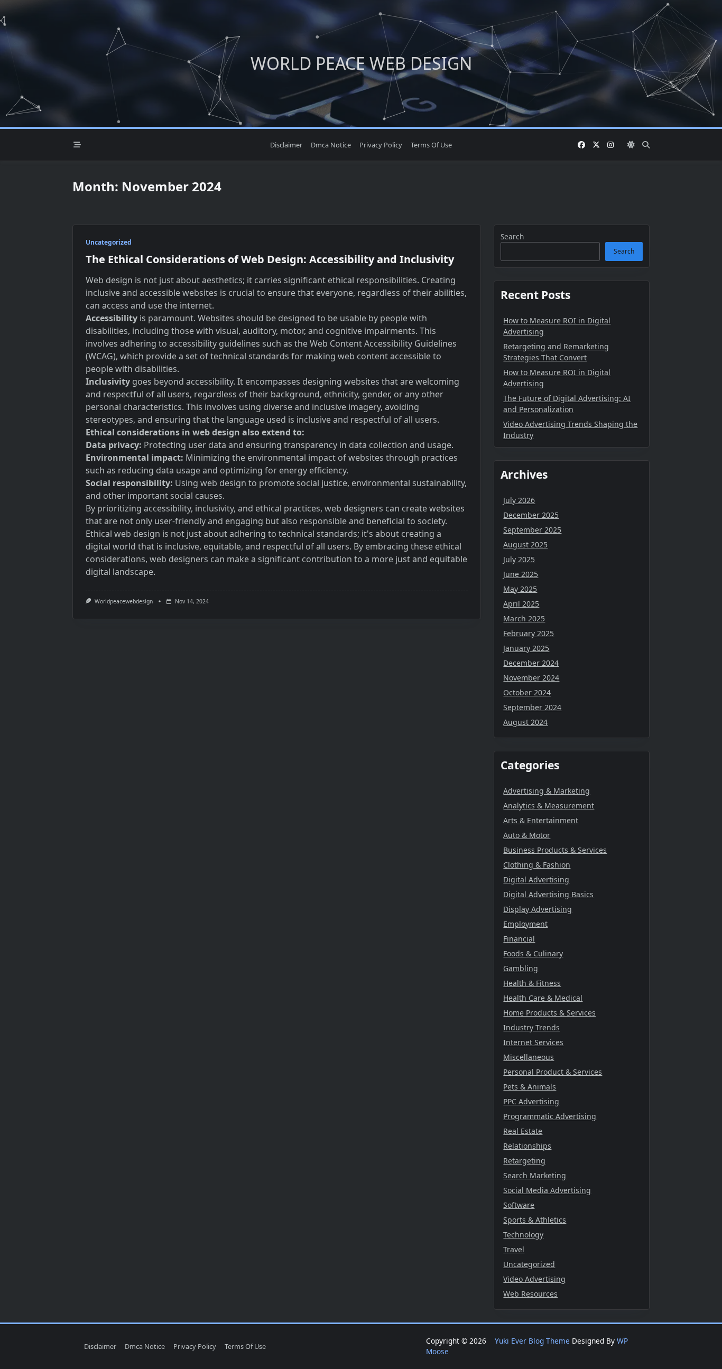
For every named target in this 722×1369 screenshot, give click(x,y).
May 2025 (520, 589)
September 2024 (532, 707)
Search (512, 236)
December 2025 (531, 515)
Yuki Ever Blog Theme (532, 1341)
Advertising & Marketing (546, 791)
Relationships (527, 1146)
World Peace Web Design (361, 63)
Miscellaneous (528, 1057)
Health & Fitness (532, 983)
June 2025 (520, 574)
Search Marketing (534, 1175)
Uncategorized (109, 242)
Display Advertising (537, 909)
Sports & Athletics (534, 1220)
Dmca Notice (331, 145)
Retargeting (524, 1161)
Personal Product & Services (552, 1072)
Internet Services (533, 1042)
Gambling (520, 968)
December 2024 (531, 663)
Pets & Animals (529, 1087)
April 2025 (521, 604)
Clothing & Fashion (536, 865)
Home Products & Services (549, 1013)
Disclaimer (286, 145)
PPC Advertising (531, 1101)
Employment (525, 924)
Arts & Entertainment (540, 820)
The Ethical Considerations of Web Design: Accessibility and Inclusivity (270, 259)
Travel (513, 1249)
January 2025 (526, 648)
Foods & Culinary (533, 953)
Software (518, 1205)
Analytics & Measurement (548, 805)
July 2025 (519, 559)
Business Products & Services (555, 850)
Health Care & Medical (542, 998)
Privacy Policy (380, 145)
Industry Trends (531, 1027)
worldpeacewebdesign (124, 601)
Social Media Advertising (547, 1190)
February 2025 (528, 633)
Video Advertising (534, 1279)
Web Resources (530, 1294)
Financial (519, 939)
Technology (523, 1235)
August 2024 (525, 722)
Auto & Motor (526, 835)
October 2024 (527, 692)
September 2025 (532, 530)
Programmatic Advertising (549, 1116)
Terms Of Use (431, 145)
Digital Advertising (536, 879)
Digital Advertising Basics (548, 894)
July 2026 (519, 500)
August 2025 (525, 544)
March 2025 (524, 618)
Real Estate (522, 1131)
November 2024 (531, 678)
